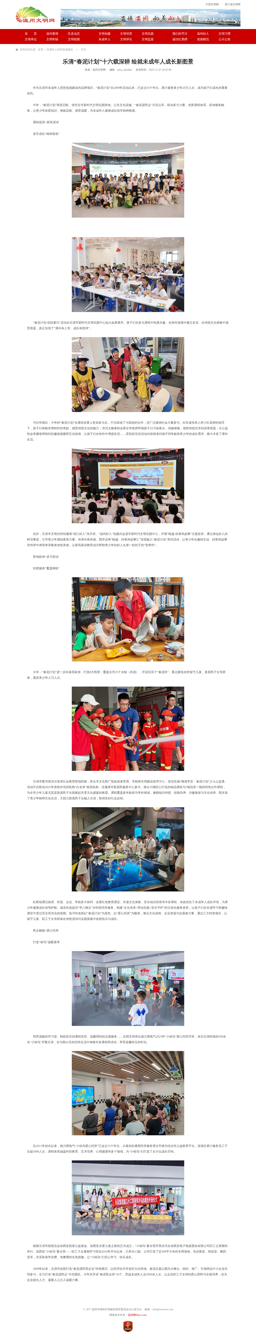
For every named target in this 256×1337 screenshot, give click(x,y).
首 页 (31, 33)
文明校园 (74, 39)
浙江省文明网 (232, 4)
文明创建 (105, 33)
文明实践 (148, 33)
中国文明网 (212, 4)
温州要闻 (52, 33)
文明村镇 (52, 39)
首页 (40, 49)
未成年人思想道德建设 (60, 49)
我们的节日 (179, 33)
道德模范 (203, 39)
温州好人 (203, 33)
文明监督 (148, 39)
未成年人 (105, 39)
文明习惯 (225, 33)
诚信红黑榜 (179, 39)
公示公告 (225, 39)
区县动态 (74, 33)
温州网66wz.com (137, 1315)
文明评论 (126, 39)
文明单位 (31, 39)
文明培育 (126, 33)
